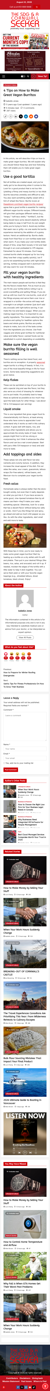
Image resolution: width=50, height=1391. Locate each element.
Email (6, 754)
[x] (22, 1387)
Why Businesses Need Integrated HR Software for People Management (9, 821)
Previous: (19, 672)
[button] (3, 76)
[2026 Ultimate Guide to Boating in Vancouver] (25, 1082)
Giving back (37, 1378)
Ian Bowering (9, 978)
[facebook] (18, 1387)
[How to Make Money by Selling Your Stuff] (25, 870)
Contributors (12, 1378)
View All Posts (25, 637)
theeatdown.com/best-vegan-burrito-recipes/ (23, 204)
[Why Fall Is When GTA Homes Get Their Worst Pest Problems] (25, 1266)
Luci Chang (9, 894)
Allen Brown (9, 1023)
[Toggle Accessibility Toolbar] (45, 1386)
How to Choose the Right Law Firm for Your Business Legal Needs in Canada (9, 806)
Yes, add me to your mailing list (19, 763)
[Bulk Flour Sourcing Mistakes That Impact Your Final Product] (25, 1041)
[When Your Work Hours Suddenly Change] (25, 912)
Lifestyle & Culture (10, 85)
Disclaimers (25, 1378)
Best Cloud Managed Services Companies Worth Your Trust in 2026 (9, 836)
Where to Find (39, 1381)
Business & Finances (25, 802)
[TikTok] (34, 1387)
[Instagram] (26, 1387)
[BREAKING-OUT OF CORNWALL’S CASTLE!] (25, 954)
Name (6, 744)
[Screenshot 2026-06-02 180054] (25, 61)
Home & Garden (11, 1235)
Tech (19, 832)
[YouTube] (30, 1387)
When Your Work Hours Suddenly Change (9, 791)
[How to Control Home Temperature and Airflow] (25, 1224)
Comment (8, 710)
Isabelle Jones (12, 101)
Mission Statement (11, 1381)
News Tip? (42, 76)
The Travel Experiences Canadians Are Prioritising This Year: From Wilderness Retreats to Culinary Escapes (24, 1016)
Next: (23, 683)
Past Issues (26, 1381)
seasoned (41, 362)
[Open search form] (28, 76)
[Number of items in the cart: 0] (36, 7)
